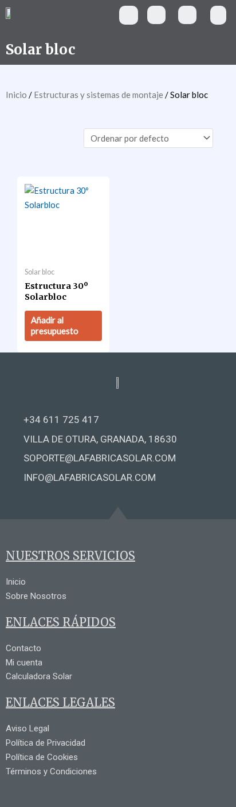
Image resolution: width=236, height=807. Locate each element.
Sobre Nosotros (36, 596)
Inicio (16, 94)
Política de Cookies (42, 757)
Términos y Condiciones (51, 771)
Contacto (23, 648)
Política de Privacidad (45, 743)
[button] (128, 15)
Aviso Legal (27, 728)
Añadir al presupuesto (54, 325)
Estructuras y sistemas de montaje (98, 94)
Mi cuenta (24, 662)
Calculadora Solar (39, 676)
